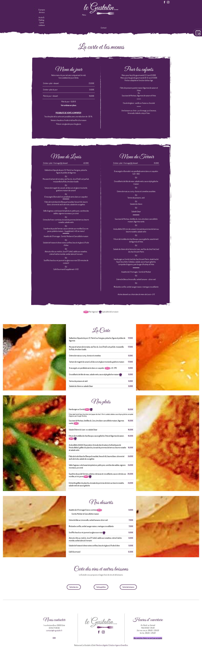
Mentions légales (102, 645)
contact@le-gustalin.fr (54, 630)
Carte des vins (73, 587)
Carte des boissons (128, 587)
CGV (54, 638)
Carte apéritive (101, 587)
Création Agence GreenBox (118, 645)
